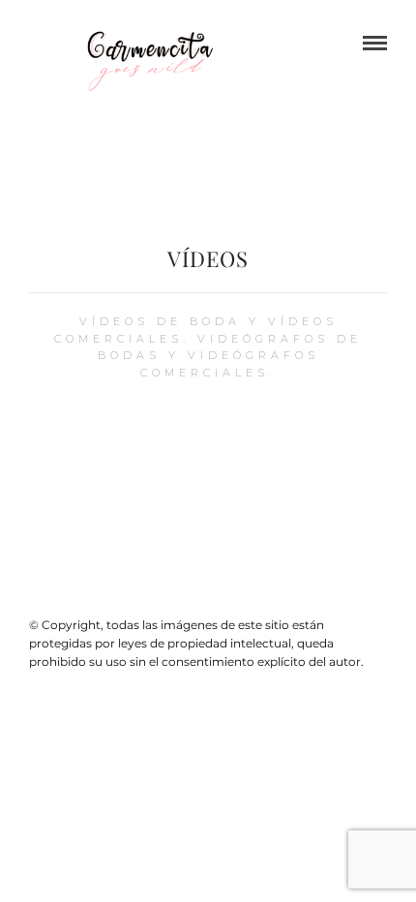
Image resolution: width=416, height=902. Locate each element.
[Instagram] (220, 594)
